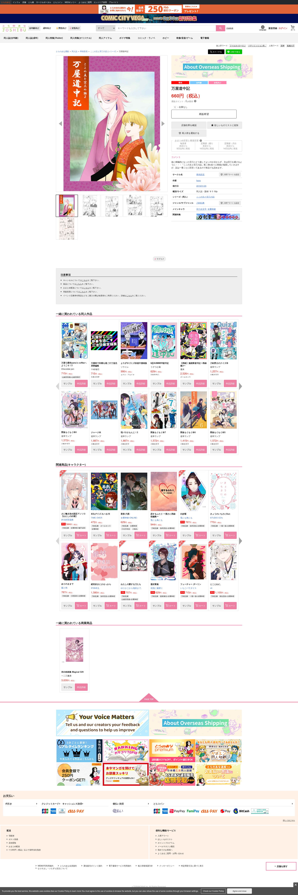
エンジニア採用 (100, 2)
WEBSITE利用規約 (45, 865)
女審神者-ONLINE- (129, 517)
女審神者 (95, 529)
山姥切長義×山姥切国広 (71, 377)
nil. (211, 587)
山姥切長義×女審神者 (130, 599)
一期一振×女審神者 (227, 526)
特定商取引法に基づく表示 (192, 865)
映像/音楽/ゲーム (184, 37)
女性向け (76, 28)
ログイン (283, 28)
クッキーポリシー (166, 865)
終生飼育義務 (67, 519)
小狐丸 (135, 529)
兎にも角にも (157, 519)
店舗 (24, 2)
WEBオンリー (70, 2)
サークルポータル (43, 2)
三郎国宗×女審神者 (78, 596)
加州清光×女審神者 (167, 528)
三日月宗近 (126, 529)
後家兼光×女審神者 (167, 596)
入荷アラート (231, 174)
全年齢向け (34, 28)
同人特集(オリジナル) (80, 37)
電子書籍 (204, 37)
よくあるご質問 (85, 2)
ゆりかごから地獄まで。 (132, 587)
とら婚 (31, 2)
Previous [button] (60, 123)
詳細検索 (229, 28)
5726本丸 (95, 587)
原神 (282, 45)
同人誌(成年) (32, 37)
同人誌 (74, 51)
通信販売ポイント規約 (93, 865)
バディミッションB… (257, 45)
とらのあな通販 (62, 51)
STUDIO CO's (216, 517)
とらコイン (58, 2)
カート (83, 535)
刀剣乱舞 (65, 528)
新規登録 (273, 28)
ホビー (166, 37)
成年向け (47, 28)
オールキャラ (105, 526)
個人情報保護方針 (145, 865)
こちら (84, 280)
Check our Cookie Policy (213, 891)
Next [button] (163, 123)
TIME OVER (96, 517)
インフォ (16, 2)
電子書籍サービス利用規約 (120, 865)
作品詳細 (81, 383)
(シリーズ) (103, 51)
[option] (111, 123)
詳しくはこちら (289, 820)
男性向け (62, 28)
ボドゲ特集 (124, 37)
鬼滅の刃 (290, 45)
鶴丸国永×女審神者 (227, 596)
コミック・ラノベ (146, 37)
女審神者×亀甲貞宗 (78, 528)
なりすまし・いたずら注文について (53, 868)
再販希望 (204, 114)
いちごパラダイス (188, 587)
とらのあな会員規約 (68, 865)
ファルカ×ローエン (238, 45)
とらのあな (5, 2)
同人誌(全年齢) (11, 37)
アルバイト (113, 2)
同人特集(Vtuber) (54, 37)
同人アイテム (105, 37)
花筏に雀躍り (157, 587)
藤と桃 (64, 587)
